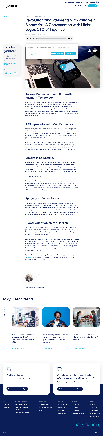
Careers (92, 2)
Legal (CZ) (76, 410)
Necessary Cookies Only (57, 53)
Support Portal (94, 410)
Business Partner (95, 416)
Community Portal (46, 407)
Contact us (93, 407)
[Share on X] (11, 73)
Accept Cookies (70, 53)
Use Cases (7, 407)
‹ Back (5, 16)
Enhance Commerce (22, 412)
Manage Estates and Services (22, 408)
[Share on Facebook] (6, 73)
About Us (76, 404)
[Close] (76, 45)
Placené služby (17, 332)
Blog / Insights (62, 404)
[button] (98, 2)
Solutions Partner (95, 413)
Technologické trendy (39, 16)
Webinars (61, 410)
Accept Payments (21, 404)
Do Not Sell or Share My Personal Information (36, 54)
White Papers (62, 407)
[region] (52, 51)
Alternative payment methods (35, 287)
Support (92, 404)
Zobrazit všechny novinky (16, 389)
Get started (44, 404)
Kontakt (92, 6)
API (41, 410)
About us (86, 2)
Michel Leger (38, 275)
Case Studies (62, 413)
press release (32, 257)
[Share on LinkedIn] (15, 73)
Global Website (69, 2)
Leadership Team (78, 413)
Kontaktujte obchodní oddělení (69, 389)
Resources (78, 2)
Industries (7, 404)
